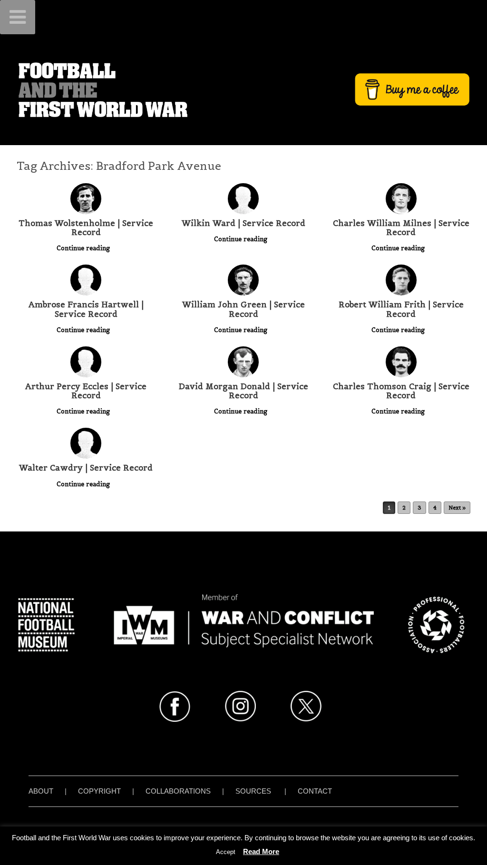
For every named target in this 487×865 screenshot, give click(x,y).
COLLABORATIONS (178, 791)
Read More (261, 851)
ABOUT (41, 791)
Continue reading (84, 248)
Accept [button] (225, 851)
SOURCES (253, 791)
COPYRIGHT (99, 791)
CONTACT (315, 791)
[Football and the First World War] (243, 89)
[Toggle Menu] (17, 17)
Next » (457, 507)
